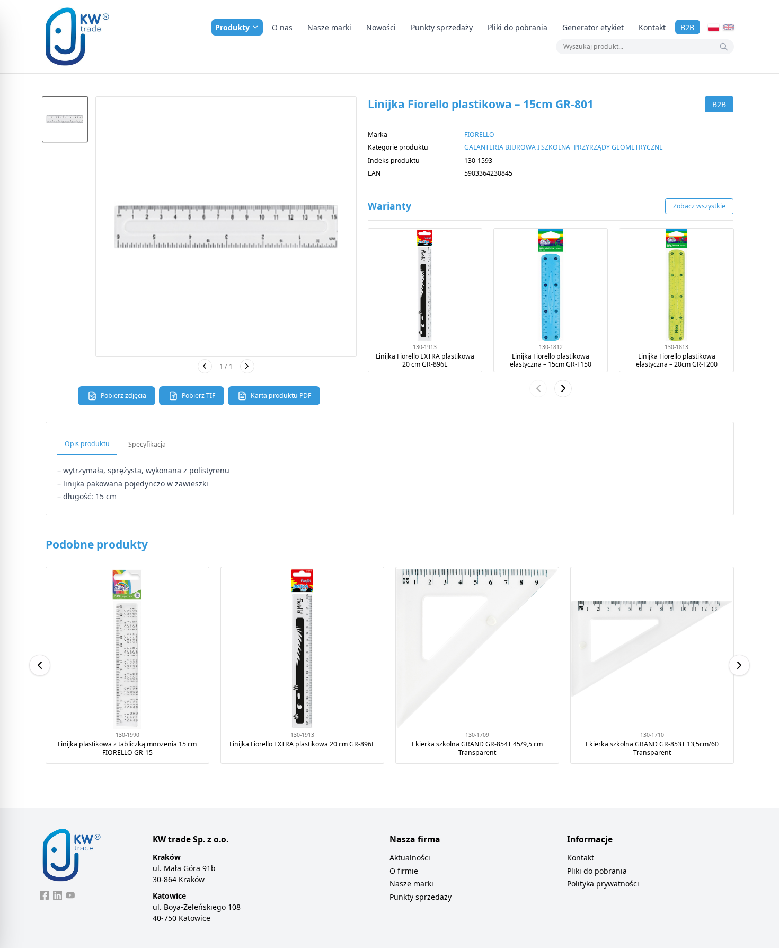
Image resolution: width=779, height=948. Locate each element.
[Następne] (247, 366)
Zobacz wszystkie (699, 206)
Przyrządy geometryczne (618, 147)
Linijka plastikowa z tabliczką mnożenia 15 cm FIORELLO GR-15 (127, 748)
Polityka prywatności (603, 884)
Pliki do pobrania (517, 27)
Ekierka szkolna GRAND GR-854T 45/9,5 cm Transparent (477, 748)
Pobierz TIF (198, 395)
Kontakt (652, 27)
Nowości (381, 27)
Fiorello (479, 134)
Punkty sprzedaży (442, 27)
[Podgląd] (226, 227)
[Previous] (39, 665)
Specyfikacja (147, 444)
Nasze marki (329, 27)
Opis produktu (87, 443)
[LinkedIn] (58, 895)
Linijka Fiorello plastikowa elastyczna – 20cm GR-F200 (677, 360)
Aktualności (410, 858)
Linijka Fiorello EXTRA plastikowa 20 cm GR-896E (425, 360)
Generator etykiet (593, 27)
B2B (687, 27)
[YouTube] (70, 895)
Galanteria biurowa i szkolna (517, 147)
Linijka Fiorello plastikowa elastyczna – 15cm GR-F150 (550, 360)
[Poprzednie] (205, 366)
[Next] (739, 665)
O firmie (404, 871)
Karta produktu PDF (281, 395)
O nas (282, 27)
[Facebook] (44, 895)
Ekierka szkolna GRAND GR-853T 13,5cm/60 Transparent (652, 748)
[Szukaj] (724, 46)
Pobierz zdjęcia (123, 395)
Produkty (232, 27)
